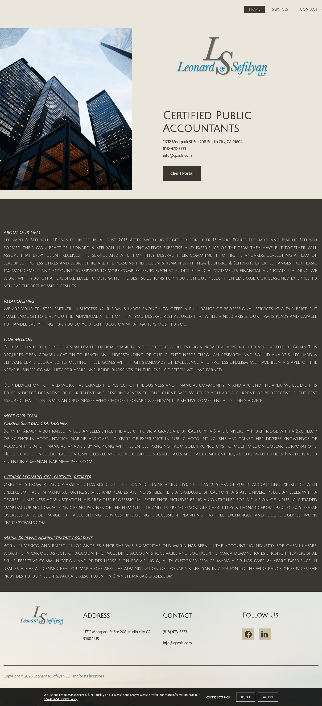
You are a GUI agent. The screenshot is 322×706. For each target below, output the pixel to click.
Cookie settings (218, 697)
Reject (245, 697)
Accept (268, 697)
